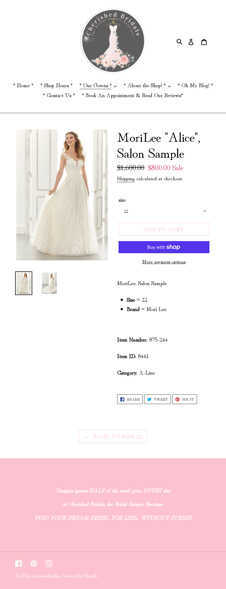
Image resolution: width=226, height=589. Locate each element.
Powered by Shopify (80, 575)
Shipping (126, 178)
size (122, 199)
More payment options (164, 261)
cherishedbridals (46, 575)
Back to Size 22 (117, 436)
